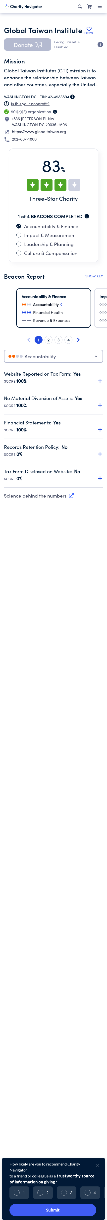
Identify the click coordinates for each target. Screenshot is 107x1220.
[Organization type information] (55, 112)
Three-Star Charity (53, 198)
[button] (27, 44)
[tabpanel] (53, 429)
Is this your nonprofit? (30, 103)
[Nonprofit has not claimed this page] (6, 103)
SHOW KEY (94, 276)
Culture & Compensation (50, 253)
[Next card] (78, 340)
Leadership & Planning (49, 244)
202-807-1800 (24, 139)
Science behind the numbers (35, 496)
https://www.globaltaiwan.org (39, 131)
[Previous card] (29, 340)
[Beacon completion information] (87, 216)
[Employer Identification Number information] (72, 97)
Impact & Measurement (50, 235)
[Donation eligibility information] (100, 44)
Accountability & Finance (51, 226)
